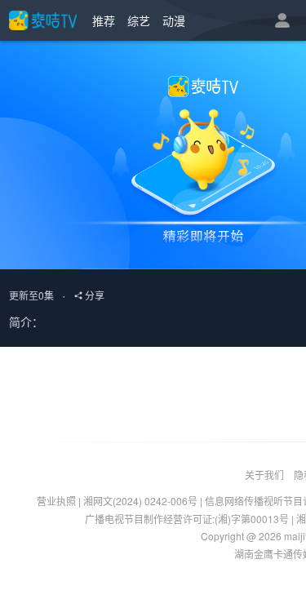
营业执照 (56, 501)
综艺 (138, 20)
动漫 (173, 20)
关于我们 (264, 475)
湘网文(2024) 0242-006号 (140, 501)
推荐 (103, 20)
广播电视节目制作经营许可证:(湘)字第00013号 (187, 519)
